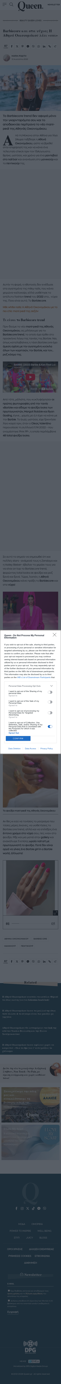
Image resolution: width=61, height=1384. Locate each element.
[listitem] (30, 685)
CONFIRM (18, 738)
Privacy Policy (46, 748)
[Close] (55, 635)
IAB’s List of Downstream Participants (34, 677)
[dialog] (30, 692)
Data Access (30, 748)
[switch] (50, 692)
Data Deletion (14, 748)
